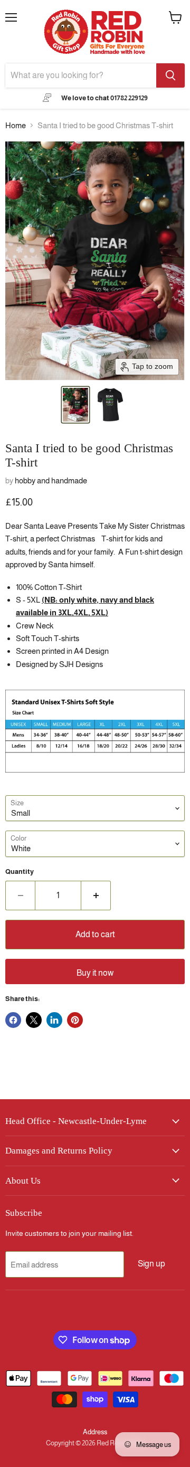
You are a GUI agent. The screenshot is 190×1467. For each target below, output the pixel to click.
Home (15, 125)
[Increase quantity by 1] (96, 895)
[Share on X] (34, 1020)
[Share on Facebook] (13, 1020)
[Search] (170, 75)
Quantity (19, 871)
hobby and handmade (51, 480)
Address (95, 1432)
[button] (75, 405)
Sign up (151, 1263)
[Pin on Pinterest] (75, 1020)
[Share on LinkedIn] (54, 1020)
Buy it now (95, 972)
